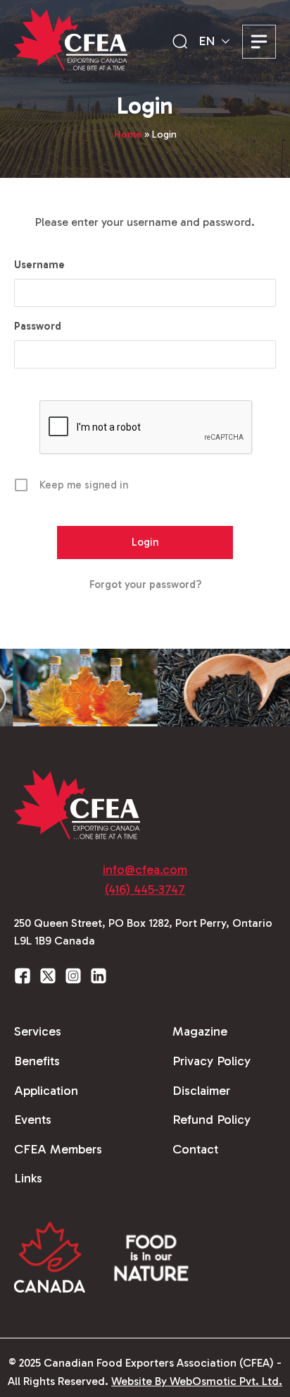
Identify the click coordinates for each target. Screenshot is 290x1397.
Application (46, 1090)
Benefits (37, 1061)
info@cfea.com (145, 869)
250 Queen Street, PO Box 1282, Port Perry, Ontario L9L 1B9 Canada (143, 932)
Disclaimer (201, 1090)
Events (32, 1119)
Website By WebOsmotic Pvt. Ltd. (196, 1381)
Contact (195, 1149)
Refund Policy (211, 1119)
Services (37, 1031)
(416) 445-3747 (145, 889)
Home (127, 134)
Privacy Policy (211, 1061)
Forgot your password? (145, 584)
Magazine (199, 1031)
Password (37, 326)
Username (39, 264)
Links (28, 1178)
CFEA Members (58, 1149)
